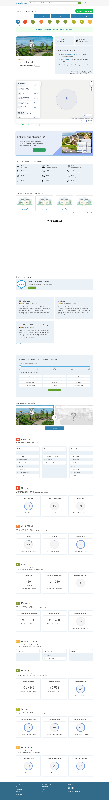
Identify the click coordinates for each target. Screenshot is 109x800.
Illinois (22, 7)
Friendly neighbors (30, 382)
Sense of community (78, 385)
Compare (54, 428)
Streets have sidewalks (30, 385)
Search (17, 7)
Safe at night (54, 382)
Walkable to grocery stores (78, 376)
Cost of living (64, 65)
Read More (26, 314)
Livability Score (72, 54)
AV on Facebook (72, 788)
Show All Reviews (20, 344)
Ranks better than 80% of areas (25, 65)
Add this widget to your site (27, 124)
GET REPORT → (39, 150)
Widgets (43, 789)
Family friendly (30, 376)
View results (54, 393)
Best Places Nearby (82, 16)
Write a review (32, 287)
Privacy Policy (19, 794)
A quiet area (54, 385)
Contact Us (18, 796)
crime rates (68, 59)
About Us (18, 786)
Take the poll (34, 186)
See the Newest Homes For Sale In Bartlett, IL (82, 212)
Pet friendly (78, 382)
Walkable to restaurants (79, 379)
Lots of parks (54, 379)
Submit (54, 390)
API (42, 791)
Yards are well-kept (30, 379)
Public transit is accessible (54, 376)
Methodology (19, 789)
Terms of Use (19, 791)
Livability (84, 2)
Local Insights (45, 786)
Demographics (60, 16)
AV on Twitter (68, 788)
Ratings (27, 59)
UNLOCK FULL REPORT (85, 11)
